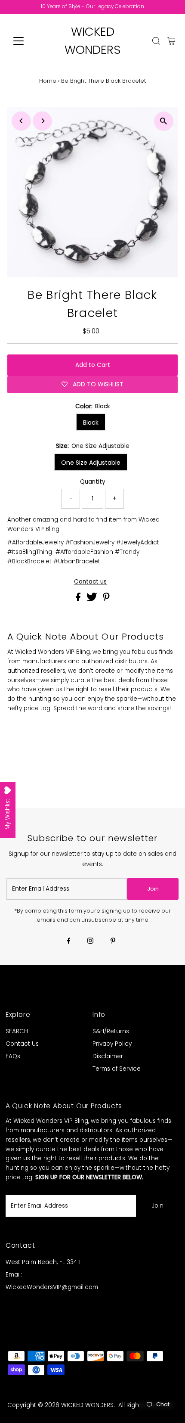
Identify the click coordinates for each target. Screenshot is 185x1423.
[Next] (42, 120)
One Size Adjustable (90, 462)
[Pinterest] (112, 941)
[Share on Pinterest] (106, 599)
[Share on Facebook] (79, 599)
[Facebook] (69, 941)
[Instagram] (90, 941)
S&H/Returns (110, 1031)
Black (91, 422)
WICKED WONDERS (87, 1405)
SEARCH (17, 1031)
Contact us (90, 582)
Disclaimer (107, 1056)
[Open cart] (171, 41)
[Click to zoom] (163, 121)
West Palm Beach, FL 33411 (43, 1262)
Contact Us (22, 1044)
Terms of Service (116, 1069)
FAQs (13, 1056)
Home (47, 81)
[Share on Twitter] (92, 599)
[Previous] (21, 120)
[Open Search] (156, 41)
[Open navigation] (28, 41)
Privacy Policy (112, 1044)
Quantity (92, 482)
